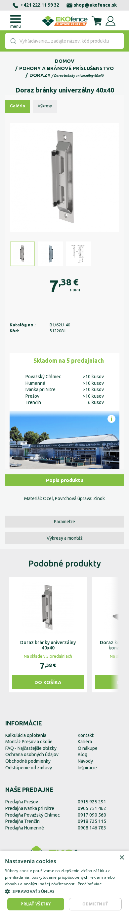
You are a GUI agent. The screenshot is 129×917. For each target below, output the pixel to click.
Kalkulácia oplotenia (25, 735)
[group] (48, 634)
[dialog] (64, 884)
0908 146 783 (92, 827)
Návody (85, 761)
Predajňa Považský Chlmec (32, 815)
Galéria (17, 106)
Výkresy (45, 106)
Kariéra (85, 741)
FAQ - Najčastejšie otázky (31, 748)
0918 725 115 (92, 821)
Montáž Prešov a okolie (29, 741)
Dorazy (40, 75)
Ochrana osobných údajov (32, 754)
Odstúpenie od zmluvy (28, 767)
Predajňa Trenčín (22, 821)
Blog (82, 754)
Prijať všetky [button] (36, 904)
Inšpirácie (87, 767)
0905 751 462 (92, 808)
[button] (64, 891)
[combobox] (64, 41)
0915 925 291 (92, 801)
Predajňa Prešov (21, 801)
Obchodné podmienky (28, 761)
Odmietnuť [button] (95, 904)
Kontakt (86, 735)
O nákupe (88, 748)
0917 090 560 (92, 815)
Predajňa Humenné (24, 827)
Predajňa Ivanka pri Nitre (29, 808)
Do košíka (48, 682)
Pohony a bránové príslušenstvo (66, 68)
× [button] (121, 857)
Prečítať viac (90, 884)
